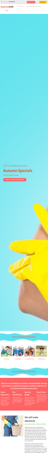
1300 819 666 (12, 1)
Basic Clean (6, 359)
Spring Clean (18, 359)
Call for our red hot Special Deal (15, 179)
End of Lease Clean (30, 359)
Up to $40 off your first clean (24, 337)
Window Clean (41, 359)
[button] (31, 2)
